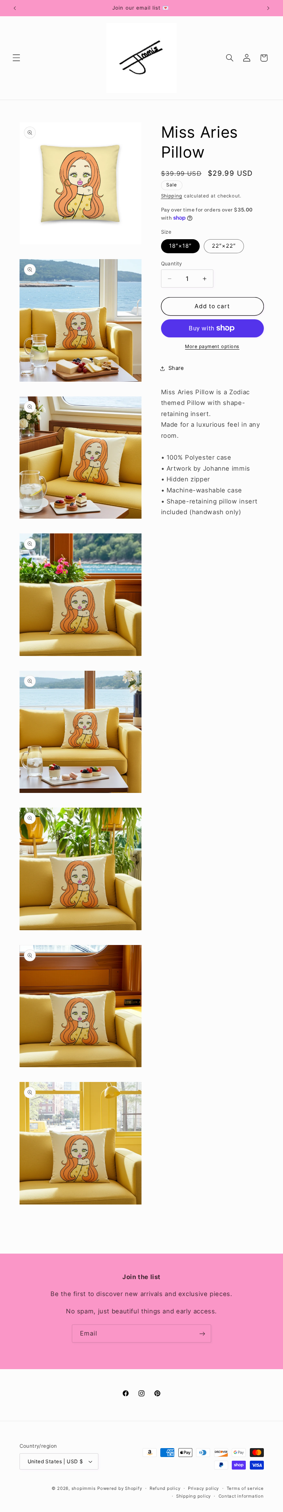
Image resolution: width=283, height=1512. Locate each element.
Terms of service (245, 1488)
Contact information (241, 1496)
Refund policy (165, 1488)
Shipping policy (193, 1496)
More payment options (212, 346)
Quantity (171, 264)
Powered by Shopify (119, 1488)
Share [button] (176, 368)
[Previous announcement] (15, 8)
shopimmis (83, 1488)
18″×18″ (180, 246)
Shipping (171, 196)
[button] (16, 57)
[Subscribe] (202, 1333)
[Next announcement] (268, 8)
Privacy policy (203, 1488)
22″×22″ (224, 246)
